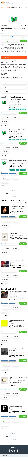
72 (11, 409)
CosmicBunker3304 (14, 323)
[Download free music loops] (7, 2)
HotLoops (13, 208)
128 (13, 265)
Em (20, 325)
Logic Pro (25, 238)
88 (11, 104)
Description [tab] (6, 57)
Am (20, 104)
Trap (14, 267)
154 (13, 237)
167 (12, 382)
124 (12, 325)
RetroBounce (13, 380)
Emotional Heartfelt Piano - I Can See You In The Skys (17, 100)
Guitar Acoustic (16, 298)
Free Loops (7, 7)
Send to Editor (5, 121)
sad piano (23, 109)
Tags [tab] (5, 87)
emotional (12, 109)
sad (17, 109)
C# (21, 209)
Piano (11, 44)
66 (11, 353)
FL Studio (6, 62)
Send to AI (15, 117)
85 (3, 44)
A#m (9, 61)
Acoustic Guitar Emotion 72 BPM (17, 406)
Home (2, 7)
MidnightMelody (14, 352)
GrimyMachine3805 (14, 408)
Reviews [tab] (6, 91)
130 (12, 296)
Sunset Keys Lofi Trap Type (17, 206)
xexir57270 (14, 263)
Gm (20, 382)
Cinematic (20, 106)
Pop (20, 238)
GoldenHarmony (14, 294)
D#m (20, 165)
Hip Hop (8, 44)
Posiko (13, 235)
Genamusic (4, 25)
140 (13, 209)
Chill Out (20, 166)
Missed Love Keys (14, 233)
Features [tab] (6, 82)
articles (8, 51)
